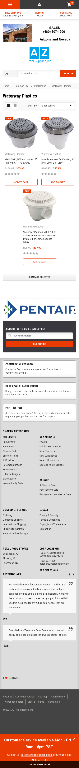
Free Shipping (13, 14)
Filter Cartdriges (11, 474)
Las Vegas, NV (10, 563)
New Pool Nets (47, 451)
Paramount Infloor (12, 465)
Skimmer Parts (10, 455)
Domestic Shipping (13, 520)
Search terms (58, 696)
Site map (42, 696)
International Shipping (14, 524)
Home (6, 86)
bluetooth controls (49, 460)
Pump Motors (10, 469)
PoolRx (43, 442)
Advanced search (14, 702)
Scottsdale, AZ (11, 554)
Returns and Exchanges (15, 533)
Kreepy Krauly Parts (13, 483)
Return (39, 14)
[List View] (15, 105)
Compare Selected (39, 277)
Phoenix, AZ (9, 558)
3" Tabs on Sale (48, 485)
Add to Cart (21, 182)
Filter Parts (8, 446)
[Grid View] (8, 105)
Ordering (7, 515)
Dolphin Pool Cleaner (50, 446)
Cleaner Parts (10, 451)
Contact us (45, 529)
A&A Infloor (8, 460)
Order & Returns (35, 702)
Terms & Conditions (50, 520)
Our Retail (66, 14)
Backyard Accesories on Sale (55, 494)
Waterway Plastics (62, 86)
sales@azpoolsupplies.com (37, 754)
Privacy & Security (49, 515)
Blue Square (9, 478)
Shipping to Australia (14, 529)
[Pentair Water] (39, 309)
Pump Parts (9, 442)
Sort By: (32, 106)
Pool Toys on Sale (49, 489)
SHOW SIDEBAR (38, 764)
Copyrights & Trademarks (53, 524)
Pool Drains (40, 86)
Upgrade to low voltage (52, 465)
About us (7, 696)
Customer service (24, 696)
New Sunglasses (48, 455)
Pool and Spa (22, 86)
